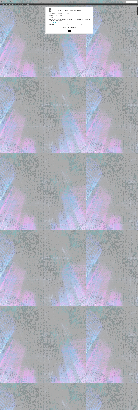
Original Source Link (56, 22)
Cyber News (8, 4)
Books (25, 4)
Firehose (12, 4)
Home (16, 4)
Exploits (73, 29)
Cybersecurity (69, 29)
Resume (21, 4)
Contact (28, 4)
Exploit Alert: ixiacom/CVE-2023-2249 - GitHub (69, 10)
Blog (18, 4)
